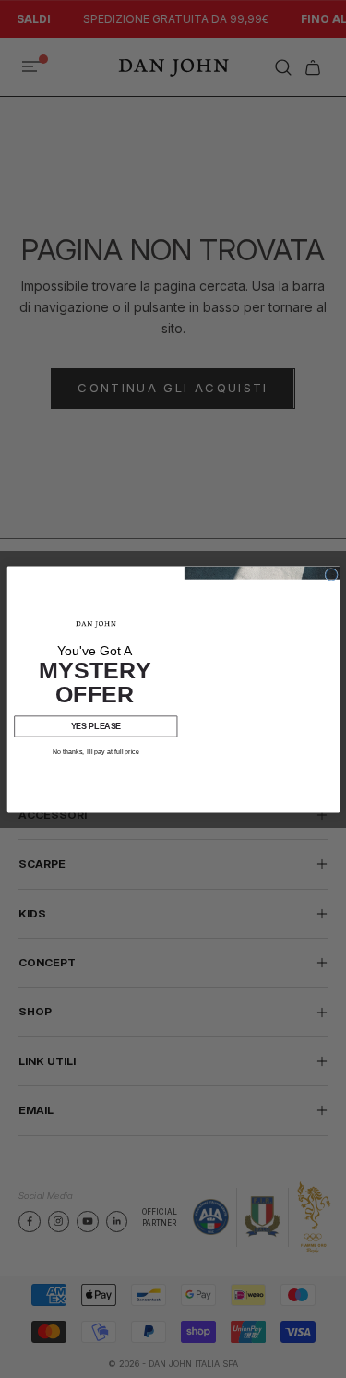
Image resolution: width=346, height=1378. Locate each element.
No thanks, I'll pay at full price (95, 751)
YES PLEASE (95, 725)
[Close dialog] (331, 575)
